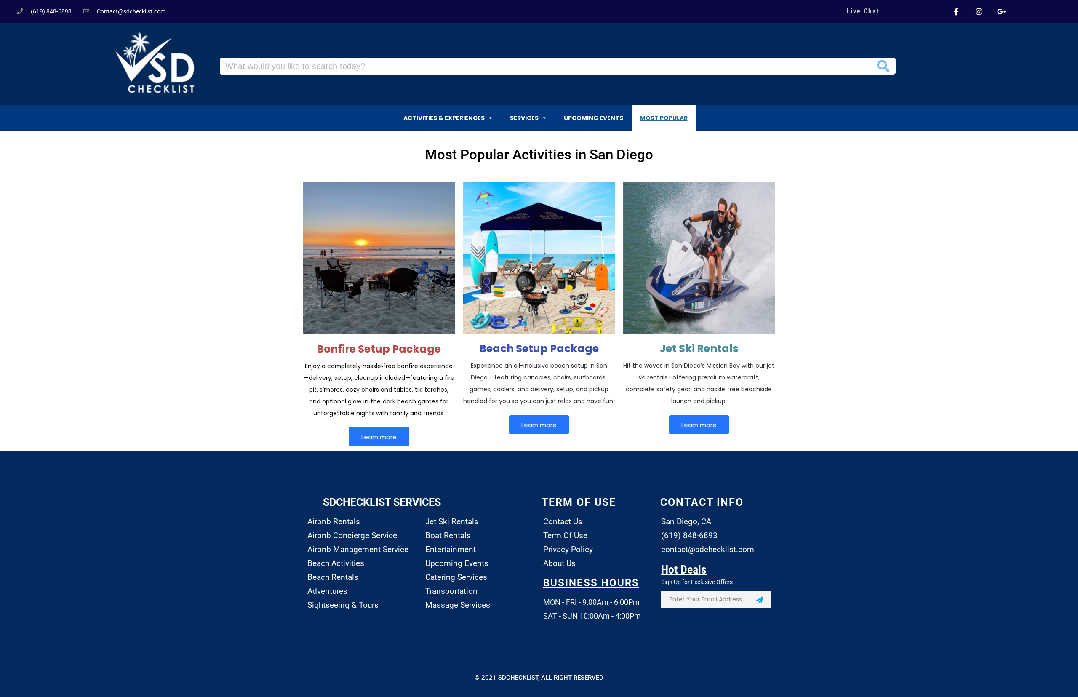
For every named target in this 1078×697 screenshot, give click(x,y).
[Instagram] (978, 11)
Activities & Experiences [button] (444, 118)
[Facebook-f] (956, 11)
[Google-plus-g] (1001, 11)
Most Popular (664, 118)
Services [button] (524, 118)
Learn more (379, 437)
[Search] (883, 66)
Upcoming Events (593, 118)
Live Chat (863, 11)
